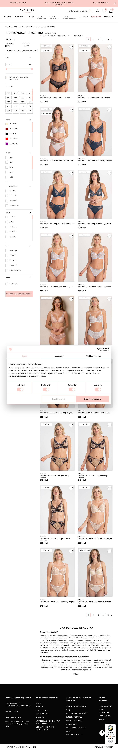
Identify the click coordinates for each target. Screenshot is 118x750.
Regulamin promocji (76, 728)
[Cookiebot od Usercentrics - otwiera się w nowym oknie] (99, 349)
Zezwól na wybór (58, 399)
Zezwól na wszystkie (92, 399)
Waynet (109, 747)
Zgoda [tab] (24, 356)
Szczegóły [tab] (59, 356)
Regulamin (71, 724)
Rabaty (102, 719)
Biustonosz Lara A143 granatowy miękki (56, 413)
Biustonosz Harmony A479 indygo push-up (94, 225)
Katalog (40, 717)
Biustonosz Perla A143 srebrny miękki (93, 413)
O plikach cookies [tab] (93, 356)
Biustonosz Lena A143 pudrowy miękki (94, 98)
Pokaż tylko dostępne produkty (21, 51)
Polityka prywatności (76, 713)
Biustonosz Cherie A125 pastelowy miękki (95, 539)
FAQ (68, 710)
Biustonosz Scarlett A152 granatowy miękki (92, 477)
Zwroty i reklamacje (76, 706)
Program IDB (42, 714)
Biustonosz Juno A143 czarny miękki (55, 98)
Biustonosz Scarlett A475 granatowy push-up (55, 540)
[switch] (46, 389)
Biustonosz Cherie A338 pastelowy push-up (95, 603)
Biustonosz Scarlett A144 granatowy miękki (54, 477)
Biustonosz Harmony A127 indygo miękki (95, 161)
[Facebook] (102, 733)
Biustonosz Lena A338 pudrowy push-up (56, 161)
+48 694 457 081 (11, 711)
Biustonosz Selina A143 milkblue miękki (94, 287)
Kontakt (40, 707)
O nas (38, 703)
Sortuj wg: (48, 36)
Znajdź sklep (42, 710)
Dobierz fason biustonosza (18, 294)
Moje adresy (105, 706)
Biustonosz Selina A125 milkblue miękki (56, 287)
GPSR (68, 731)
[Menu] (114, 725)
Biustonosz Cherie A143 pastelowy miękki (57, 602)
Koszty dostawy (74, 717)
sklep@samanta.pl (13, 717)
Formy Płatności (74, 720)
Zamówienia (104, 716)
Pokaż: (76, 36)
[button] (115, 3)
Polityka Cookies (74, 735)
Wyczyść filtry (26, 45)
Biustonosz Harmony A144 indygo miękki (57, 224)
